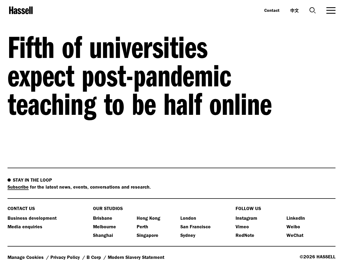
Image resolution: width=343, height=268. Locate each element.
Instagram (246, 218)
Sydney (187, 235)
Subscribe (18, 187)
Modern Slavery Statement (136, 257)
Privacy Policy (65, 257)
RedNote (245, 235)
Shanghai (103, 235)
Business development (32, 218)
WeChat (294, 235)
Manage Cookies (26, 257)
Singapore (147, 235)
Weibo (293, 226)
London (188, 218)
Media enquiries (25, 226)
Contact (271, 10)
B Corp (94, 257)
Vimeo (242, 226)
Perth (142, 226)
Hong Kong (148, 218)
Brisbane (102, 218)
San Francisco (195, 226)
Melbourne (104, 226)
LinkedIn (295, 218)
